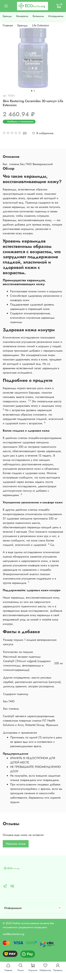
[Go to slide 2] (34, 90)
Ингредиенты (55, 16)
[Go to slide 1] (31, 90)
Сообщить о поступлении (20, 121)
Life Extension (40, 25)
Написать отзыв (15, 844)
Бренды (7, 16)
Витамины (38, 16)
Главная (8, 25)
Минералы (22, 16)
